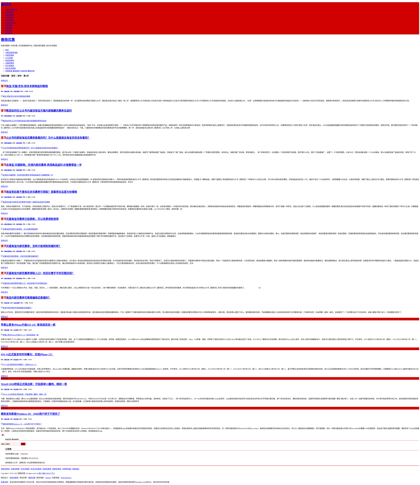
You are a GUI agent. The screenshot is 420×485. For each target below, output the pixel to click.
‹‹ (1, 435)
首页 (7, 50)
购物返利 (75, 469)
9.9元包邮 (9, 58)
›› (4, 435)
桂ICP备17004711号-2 (47, 473)
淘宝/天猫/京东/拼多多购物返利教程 (27, 86)
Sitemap (48, 478)
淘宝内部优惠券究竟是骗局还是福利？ (28, 297)
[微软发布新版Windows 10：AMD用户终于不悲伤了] (21, 424)
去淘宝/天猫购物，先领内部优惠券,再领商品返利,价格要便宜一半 (44, 164)
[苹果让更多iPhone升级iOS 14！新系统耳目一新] (20, 335)
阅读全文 (4, 81)
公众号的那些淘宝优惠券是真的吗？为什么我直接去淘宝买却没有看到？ (48, 137)
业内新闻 (16, 330)
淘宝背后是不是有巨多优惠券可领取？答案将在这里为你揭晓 (41, 191)
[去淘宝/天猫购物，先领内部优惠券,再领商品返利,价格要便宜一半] (27, 175)
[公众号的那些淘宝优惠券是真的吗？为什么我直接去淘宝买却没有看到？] (30, 148)
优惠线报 (8, 25)
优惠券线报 (66, 469)
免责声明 (4, 482)
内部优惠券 (9, 12)
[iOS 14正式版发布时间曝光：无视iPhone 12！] (19, 365)
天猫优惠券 (9, 17)
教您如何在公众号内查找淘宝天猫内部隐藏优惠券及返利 (39, 110)
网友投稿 (16, 359)
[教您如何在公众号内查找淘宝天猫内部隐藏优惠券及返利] (23, 121)
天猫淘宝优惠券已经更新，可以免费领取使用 (32, 219)
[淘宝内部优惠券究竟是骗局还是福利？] (16, 308)
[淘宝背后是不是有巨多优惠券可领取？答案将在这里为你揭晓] (25, 202)
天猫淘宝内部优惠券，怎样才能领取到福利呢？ (33, 246)
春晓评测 (8, 33)
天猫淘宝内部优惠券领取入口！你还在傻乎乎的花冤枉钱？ (40, 273)
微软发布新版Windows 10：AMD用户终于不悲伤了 (30, 413)
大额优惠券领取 (11, 10)
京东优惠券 (9, 20)
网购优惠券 (56, 469)
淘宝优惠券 (9, 15)
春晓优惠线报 (8, 116)
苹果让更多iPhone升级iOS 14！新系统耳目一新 (28, 324)
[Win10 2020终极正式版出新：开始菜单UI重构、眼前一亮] (23, 394)
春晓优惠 (6, 4)
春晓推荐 (8, 28)
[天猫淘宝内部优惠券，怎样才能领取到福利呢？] (20, 256)
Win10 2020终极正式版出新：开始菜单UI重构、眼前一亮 (34, 384)
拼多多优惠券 (10, 23)
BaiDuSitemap (66, 478)
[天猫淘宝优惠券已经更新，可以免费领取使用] (19, 229)
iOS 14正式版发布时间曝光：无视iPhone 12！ (27, 354)
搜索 (23, 444)
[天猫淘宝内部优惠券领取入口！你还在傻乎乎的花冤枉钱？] (24, 283)
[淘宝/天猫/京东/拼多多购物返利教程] (15, 96)
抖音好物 (8, 31)
